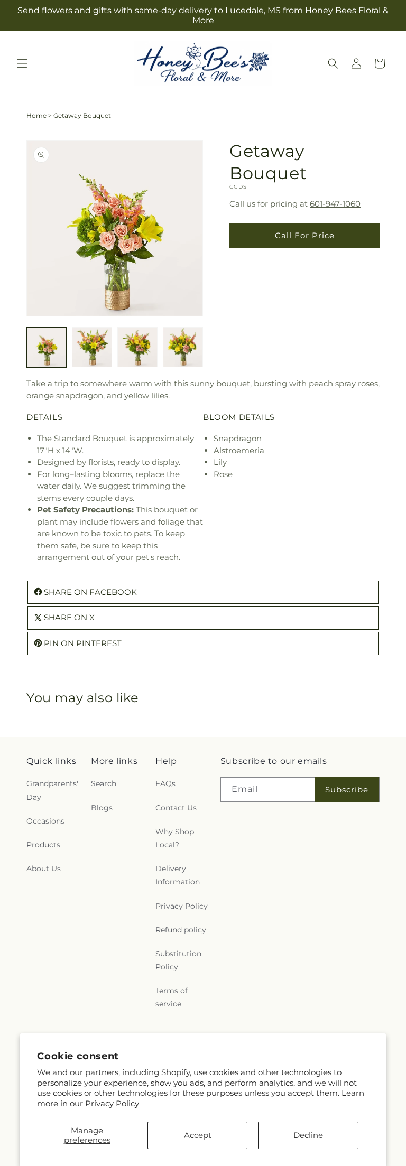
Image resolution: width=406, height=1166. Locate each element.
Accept (197, 1135)
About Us (43, 868)
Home (36, 115)
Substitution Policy (178, 960)
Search (103, 783)
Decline (308, 1135)
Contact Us (176, 808)
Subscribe (346, 790)
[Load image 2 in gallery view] (92, 347)
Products (43, 845)
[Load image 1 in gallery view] (46, 347)
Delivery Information (177, 875)
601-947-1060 (335, 204)
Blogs (102, 808)
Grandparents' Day (52, 790)
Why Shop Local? (174, 838)
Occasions (45, 821)
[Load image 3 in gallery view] (137, 347)
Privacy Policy (112, 1103)
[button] (22, 63)
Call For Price (305, 235)
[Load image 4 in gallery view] (183, 347)
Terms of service (171, 997)
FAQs (165, 783)
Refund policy (180, 930)
